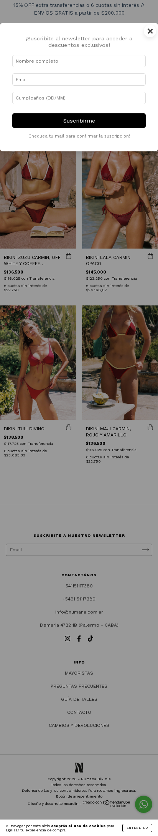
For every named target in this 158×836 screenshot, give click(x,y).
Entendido (137, 827)
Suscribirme (79, 121)
